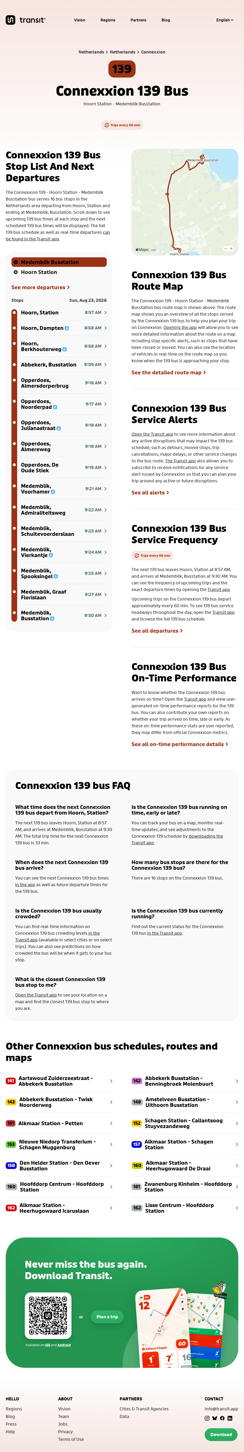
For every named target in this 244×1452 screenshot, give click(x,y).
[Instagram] (207, 1418)
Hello (12, 1399)
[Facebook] (222, 1418)
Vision (79, 20)
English (223, 20)
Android (64, 1345)
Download (221, 1434)
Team (63, 1416)
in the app (25, 884)
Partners (138, 20)
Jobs (63, 1424)
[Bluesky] (214, 1418)
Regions (108, 20)
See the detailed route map (167, 372)
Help (10, 1431)
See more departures (38, 287)
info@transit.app (221, 1408)
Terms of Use (71, 1439)
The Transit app (180, 460)
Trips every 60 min (125, 125)
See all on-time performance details (178, 744)
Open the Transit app (152, 434)
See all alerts (148, 492)
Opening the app (180, 327)
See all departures (155, 631)
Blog (166, 20)
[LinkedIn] (230, 1418)
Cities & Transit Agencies (144, 1408)
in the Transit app (164, 933)
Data (124, 1416)
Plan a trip (107, 1317)
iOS (47, 1345)
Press (11, 1424)
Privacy (65, 1431)
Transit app (219, 589)
